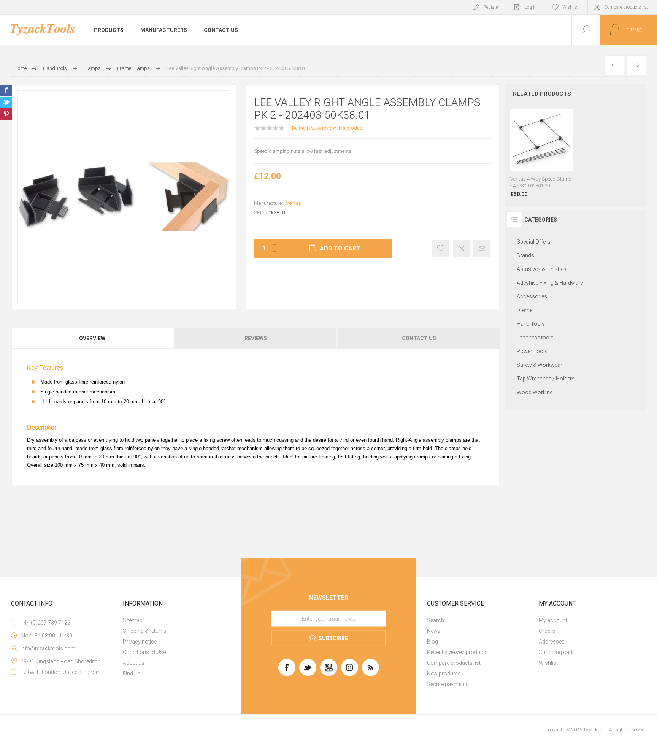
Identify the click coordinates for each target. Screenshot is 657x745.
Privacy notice (140, 642)
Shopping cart (556, 652)
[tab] (92, 338)
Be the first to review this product (328, 128)
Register (491, 7)
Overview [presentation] (92, 338)
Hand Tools (531, 324)
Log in (531, 7)
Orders (547, 631)
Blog (432, 642)
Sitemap (133, 620)
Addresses (552, 642)
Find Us (132, 673)
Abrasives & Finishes (542, 269)
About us (133, 663)
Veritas (293, 203)
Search (435, 620)
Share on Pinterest (6, 114)
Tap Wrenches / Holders (546, 379)
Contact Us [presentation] (419, 338)
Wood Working (535, 392)
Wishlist (548, 663)
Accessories (532, 296)
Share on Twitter (6, 102)
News (434, 631)
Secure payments (448, 684)
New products (444, 673)
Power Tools (532, 351)
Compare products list (626, 7)
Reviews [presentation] (255, 338)
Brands (525, 255)
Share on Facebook (6, 90)
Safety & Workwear (539, 365)
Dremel (525, 310)
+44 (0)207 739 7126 (45, 623)
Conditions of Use (144, 652)
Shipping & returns (145, 631)
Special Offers (534, 242)
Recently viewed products (457, 652)
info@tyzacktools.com (48, 648)
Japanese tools (535, 337)
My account (553, 620)
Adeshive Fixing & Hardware (550, 283)
